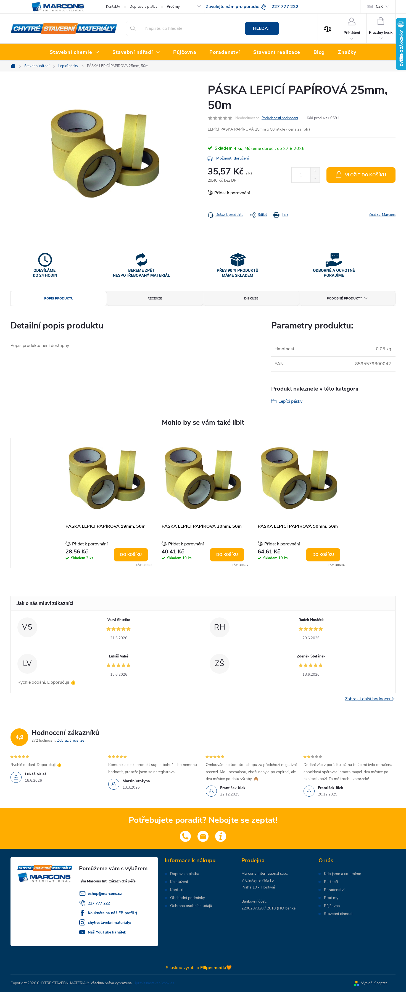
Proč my (173, 6)
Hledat (261, 28)
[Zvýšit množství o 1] (315, 171)
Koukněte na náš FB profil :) (112, 913)
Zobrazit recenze (70, 740)
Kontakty (113, 6)
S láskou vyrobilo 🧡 (199, 968)
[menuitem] (74, 52)
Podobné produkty (344, 298)
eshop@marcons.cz (105, 893)
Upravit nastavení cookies (153, 983)
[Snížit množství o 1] (315, 178)
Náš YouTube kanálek (107, 932)
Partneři (331, 882)
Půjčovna (332, 906)
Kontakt (177, 890)
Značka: (382, 214)
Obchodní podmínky (187, 898)
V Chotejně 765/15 (257, 880)
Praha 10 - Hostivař (258, 887)
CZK (379, 6)
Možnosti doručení (232, 158)
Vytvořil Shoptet (374, 983)
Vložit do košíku (365, 175)
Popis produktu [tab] (58, 298)
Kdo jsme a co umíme (342, 874)
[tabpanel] (107, 503)
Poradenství (334, 890)
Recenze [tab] (154, 298)
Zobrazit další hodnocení (369, 699)
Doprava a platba (143, 6)
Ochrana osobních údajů (191, 906)
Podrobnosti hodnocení (280, 118)
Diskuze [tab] (251, 298)
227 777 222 (99, 903)
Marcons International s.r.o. (264, 873)
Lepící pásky (290, 401)
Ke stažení (179, 882)
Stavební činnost (338, 914)
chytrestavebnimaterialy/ (109, 922)
